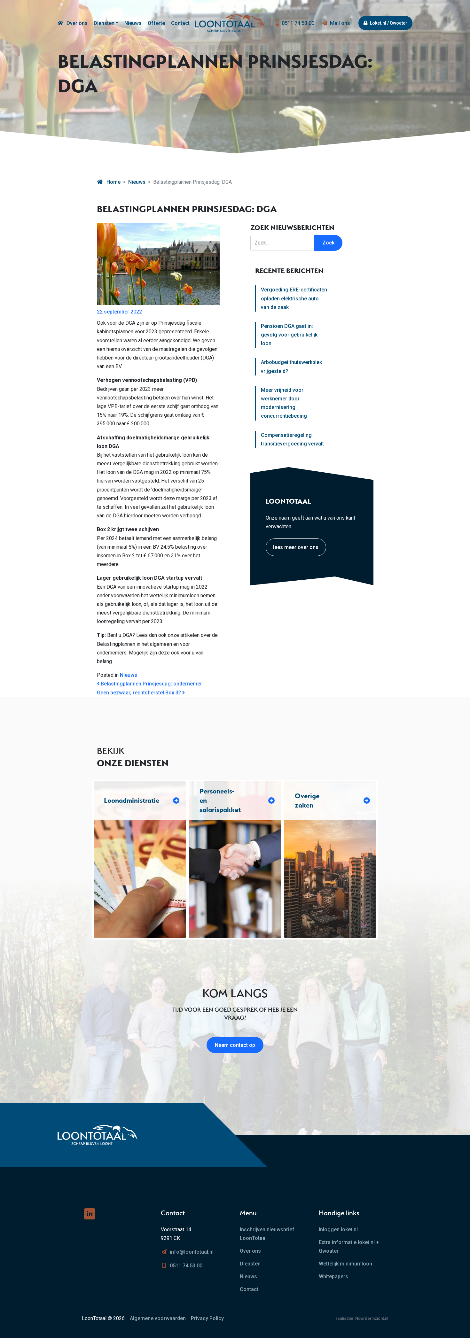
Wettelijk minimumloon (345, 1264)
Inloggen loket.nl (338, 1229)
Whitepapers (333, 1276)
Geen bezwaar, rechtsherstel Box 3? (139, 693)
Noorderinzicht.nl (371, 1318)
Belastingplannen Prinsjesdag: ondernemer (150, 684)
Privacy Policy (207, 1318)
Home (113, 182)
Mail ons (340, 23)
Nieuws (133, 23)
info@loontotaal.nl (192, 1252)
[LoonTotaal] (60, 23)
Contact (180, 23)
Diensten (104, 23)
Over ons (77, 23)
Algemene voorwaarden (158, 1318)
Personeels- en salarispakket (220, 800)
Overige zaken (307, 800)
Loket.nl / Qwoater (388, 23)
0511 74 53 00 (298, 23)
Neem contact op (235, 1045)
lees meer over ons (295, 547)
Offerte (156, 23)
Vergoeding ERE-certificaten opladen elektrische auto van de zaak (294, 298)
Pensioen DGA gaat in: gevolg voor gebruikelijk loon (289, 334)
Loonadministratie (131, 800)
